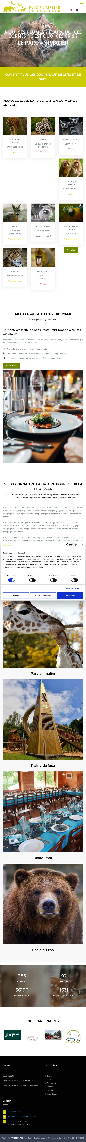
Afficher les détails (71, 588)
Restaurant (51, 1083)
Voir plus (71, 250)
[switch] (32, 580)
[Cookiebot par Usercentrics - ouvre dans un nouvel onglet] (68, 544)
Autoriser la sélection (43, 595)
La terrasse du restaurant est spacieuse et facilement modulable (34, 358)
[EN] (71, 10)
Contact (50, 1086)
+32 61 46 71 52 (18, 1111)
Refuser (16, 595)
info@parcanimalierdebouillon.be (22, 1116)
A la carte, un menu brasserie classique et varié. (27, 349)
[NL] (76, 10)
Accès (49, 1079)
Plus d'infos (11, 365)
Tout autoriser (70, 595)
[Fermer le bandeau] (82, 545)
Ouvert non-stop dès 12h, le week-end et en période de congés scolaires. (38, 354)
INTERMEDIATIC (17, 1138)
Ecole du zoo (52, 1094)
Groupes (50, 1090)
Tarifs (49, 1076)
